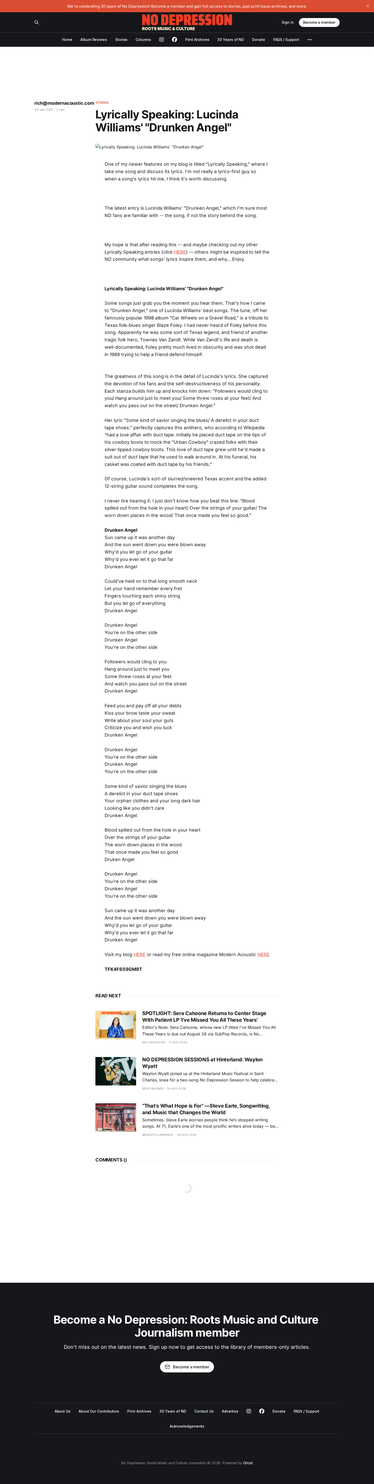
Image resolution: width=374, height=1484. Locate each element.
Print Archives (197, 39)
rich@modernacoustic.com (64, 103)
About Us (62, 1411)
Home (67, 39)
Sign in (288, 22)
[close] (368, 6)
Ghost (248, 1463)
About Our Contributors (99, 1411)
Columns (143, 39)
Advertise (230, 1411)
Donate (258, 39)
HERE (180, 252)
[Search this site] (36, 22)
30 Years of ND (230, 39)
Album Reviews (93, 39)
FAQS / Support (286, 39)
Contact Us (204, 1411)
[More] (309, 39)
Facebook (261, 1411)
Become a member (319, 22)
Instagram (249, 1411)
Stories (121, 39)
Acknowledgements (187, 1426)
